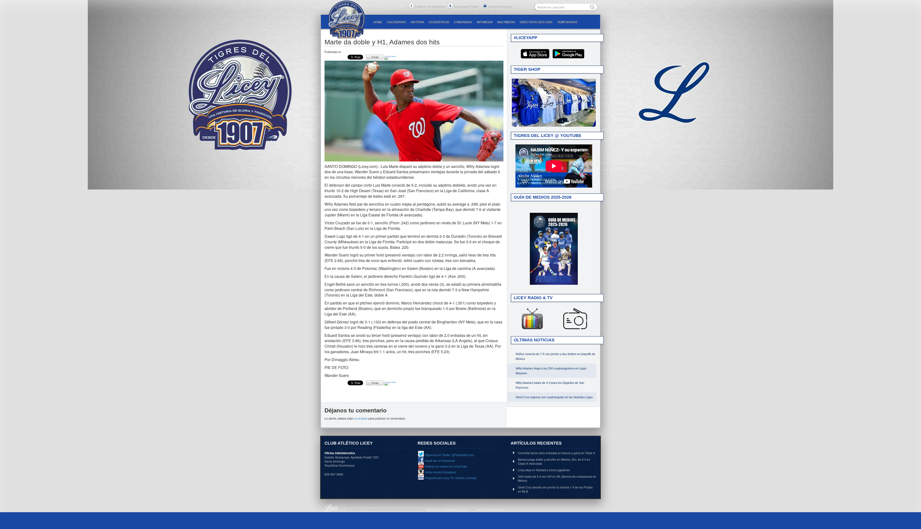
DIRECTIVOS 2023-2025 (536, 22)
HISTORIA (417, 22)
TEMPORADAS (567, 22)
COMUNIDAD (463, 22)
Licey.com (346, 19)
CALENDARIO (396, 22)
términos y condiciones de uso (447, 509)
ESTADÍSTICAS (439, 22)
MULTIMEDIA (506, 22)
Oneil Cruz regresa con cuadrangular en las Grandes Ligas (554, 397)
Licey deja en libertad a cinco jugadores (544, 470)
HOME (377, 22)
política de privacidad (491, 509)
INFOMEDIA (485, 22)
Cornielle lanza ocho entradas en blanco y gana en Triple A (556, 453)
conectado (361, 418)
